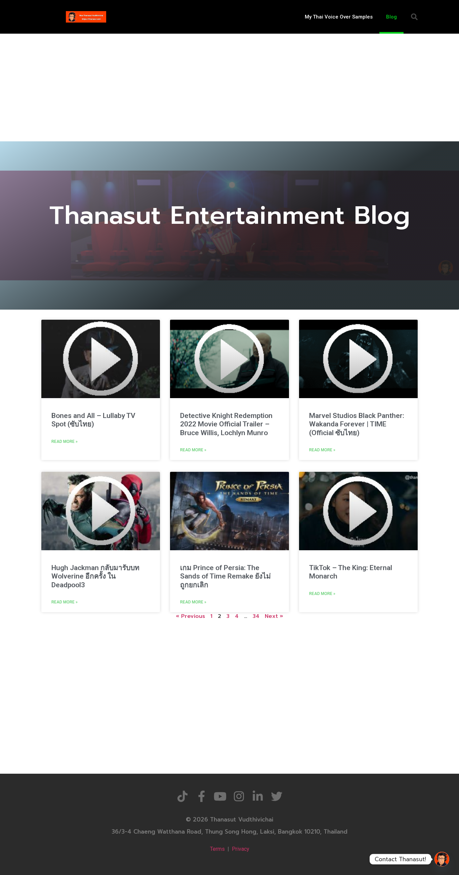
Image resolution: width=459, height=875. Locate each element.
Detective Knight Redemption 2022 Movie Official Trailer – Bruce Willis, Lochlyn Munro (226, 424)
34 (256, 616)
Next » (274, 616)
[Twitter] (276, 796)
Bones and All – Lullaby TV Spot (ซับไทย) (93, 420)
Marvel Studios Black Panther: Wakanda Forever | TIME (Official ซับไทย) (356, 424)
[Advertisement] (229, 84)
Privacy (240, 849)
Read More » (64, 441)
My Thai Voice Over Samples (339, 17)
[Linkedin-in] (257, 796)
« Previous (190, 616)
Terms (217, 849)
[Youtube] (220, 796)
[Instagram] (239, 796)
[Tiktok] (182, 796)
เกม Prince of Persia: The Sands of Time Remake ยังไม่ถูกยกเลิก (225, 576)
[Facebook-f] (201, 796)
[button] (414, 17)
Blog (391, 17)
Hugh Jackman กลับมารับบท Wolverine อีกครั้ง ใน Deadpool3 (95, 576)
